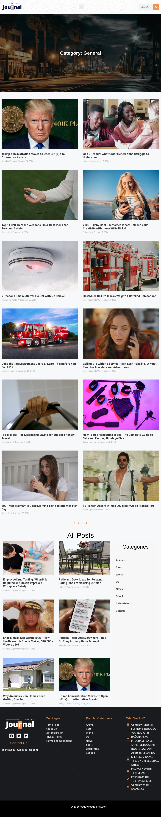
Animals (120, 560)
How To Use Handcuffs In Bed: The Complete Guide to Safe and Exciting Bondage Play (118, 436)
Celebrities (123, 603)
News (119, 589)
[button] (81, 6)
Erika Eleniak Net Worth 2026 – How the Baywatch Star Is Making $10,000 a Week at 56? (28, 641)
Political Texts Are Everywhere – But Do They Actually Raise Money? (82, 639)
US (117, 581)
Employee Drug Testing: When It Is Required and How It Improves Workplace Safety (25, 583)
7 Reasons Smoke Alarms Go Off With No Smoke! (34, 296)
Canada (120, 610)
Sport (119, 596)
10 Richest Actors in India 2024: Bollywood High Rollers (119, 505)
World (119, 574)
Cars (119, 567)
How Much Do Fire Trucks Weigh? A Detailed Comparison (119, 296)
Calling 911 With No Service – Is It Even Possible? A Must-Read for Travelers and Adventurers (120, 365)
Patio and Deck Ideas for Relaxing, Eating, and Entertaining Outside (81, 581)
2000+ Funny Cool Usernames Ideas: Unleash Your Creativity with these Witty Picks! (115, 226)
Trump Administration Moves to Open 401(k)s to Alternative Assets (83, 697)
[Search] (156, 7)
